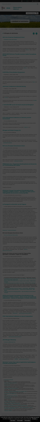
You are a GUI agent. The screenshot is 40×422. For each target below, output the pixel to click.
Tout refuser (12, 420)
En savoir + (35, 418)
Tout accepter (20, 420)
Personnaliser (27, 420)
